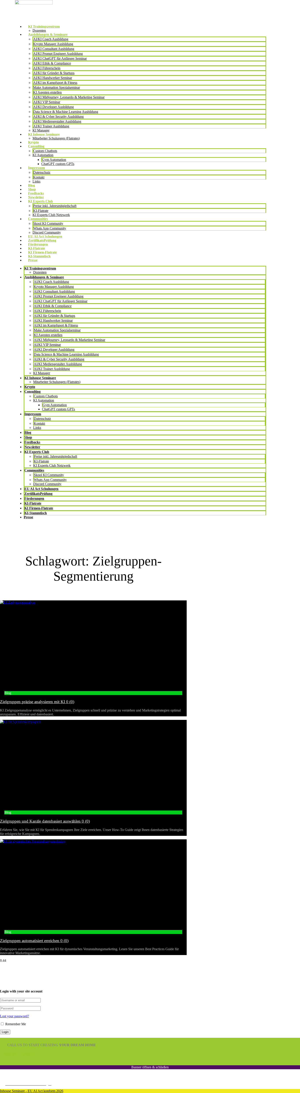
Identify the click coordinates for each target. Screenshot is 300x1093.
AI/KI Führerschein (46, 68)
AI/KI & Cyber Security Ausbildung (58, 116)
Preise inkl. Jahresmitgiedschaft (54, 206)
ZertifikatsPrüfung (42, 240)
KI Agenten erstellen (47, 92)
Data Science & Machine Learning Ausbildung (65, 112)
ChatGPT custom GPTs (57, 164)
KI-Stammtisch (39, 256)
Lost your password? (14, 1016)
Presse (33, 260)
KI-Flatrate (40, 211)
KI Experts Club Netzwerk (51, 215)
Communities (38, 219)
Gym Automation (54, 159)
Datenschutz (41, 172)
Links (36, 181)
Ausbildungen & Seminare (48, 34)
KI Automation (43, 155)
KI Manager (41, 130)
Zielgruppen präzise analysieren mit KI (37, 701)
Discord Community (47, 232)
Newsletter (36, 197)
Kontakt (38, 177)
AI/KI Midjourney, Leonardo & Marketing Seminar (69, 97)
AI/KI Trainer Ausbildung (51, 126)
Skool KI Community (48, 223)
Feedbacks (36, 193)
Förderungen (38, 244)
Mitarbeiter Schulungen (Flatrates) (56, 138)
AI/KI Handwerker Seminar (52, 78)
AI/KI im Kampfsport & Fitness (55, 82)
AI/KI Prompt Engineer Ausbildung (58, 53)
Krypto (33, 142)
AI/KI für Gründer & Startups (53, 73)
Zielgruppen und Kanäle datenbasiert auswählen (45, 821)
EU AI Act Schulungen (45, 236)
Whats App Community (49, 228)
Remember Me (15, 1024)
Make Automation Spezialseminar (56, 87)
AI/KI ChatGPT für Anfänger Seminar (60, 58)
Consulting (36, 146)
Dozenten (39, 30)
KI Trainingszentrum (44, 26)
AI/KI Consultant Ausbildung (53, 49)
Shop (32, 189)
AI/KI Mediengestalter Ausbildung (57, 121)
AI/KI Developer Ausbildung (53, 107)
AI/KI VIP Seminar (46, 102)
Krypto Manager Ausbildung (53, 44)
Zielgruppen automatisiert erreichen (34, 940)
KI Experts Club (40, 201)
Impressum (36, 168)
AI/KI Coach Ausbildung (50, 39)
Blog (31, 185)
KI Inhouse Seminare (44, 134)
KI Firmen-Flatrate (42, 252)
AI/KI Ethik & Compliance (52, 63)
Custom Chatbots (45, 151)
